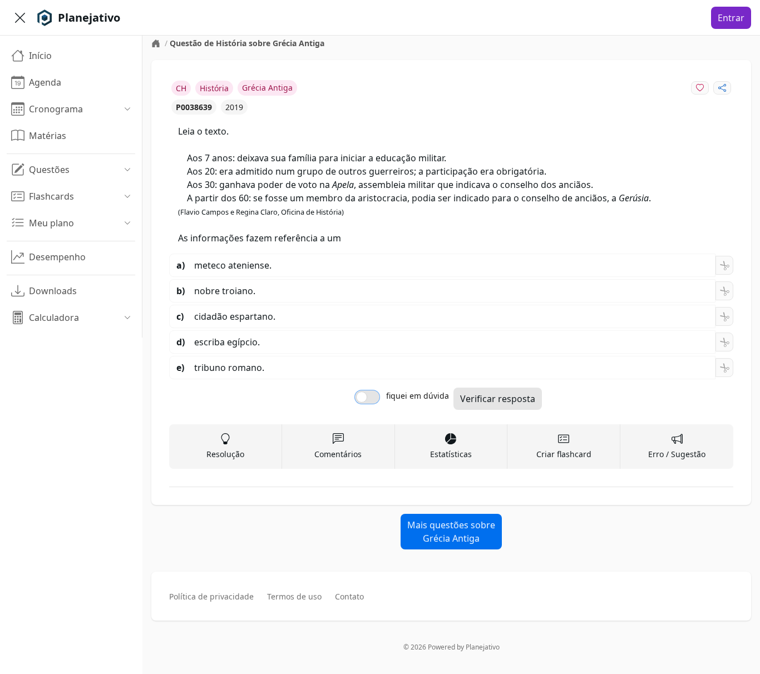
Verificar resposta (497, 399)
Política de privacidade (211, 596)
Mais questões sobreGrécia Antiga (451, 531)
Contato (349, 596)
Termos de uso (294, 596)
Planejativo (483, 647)
